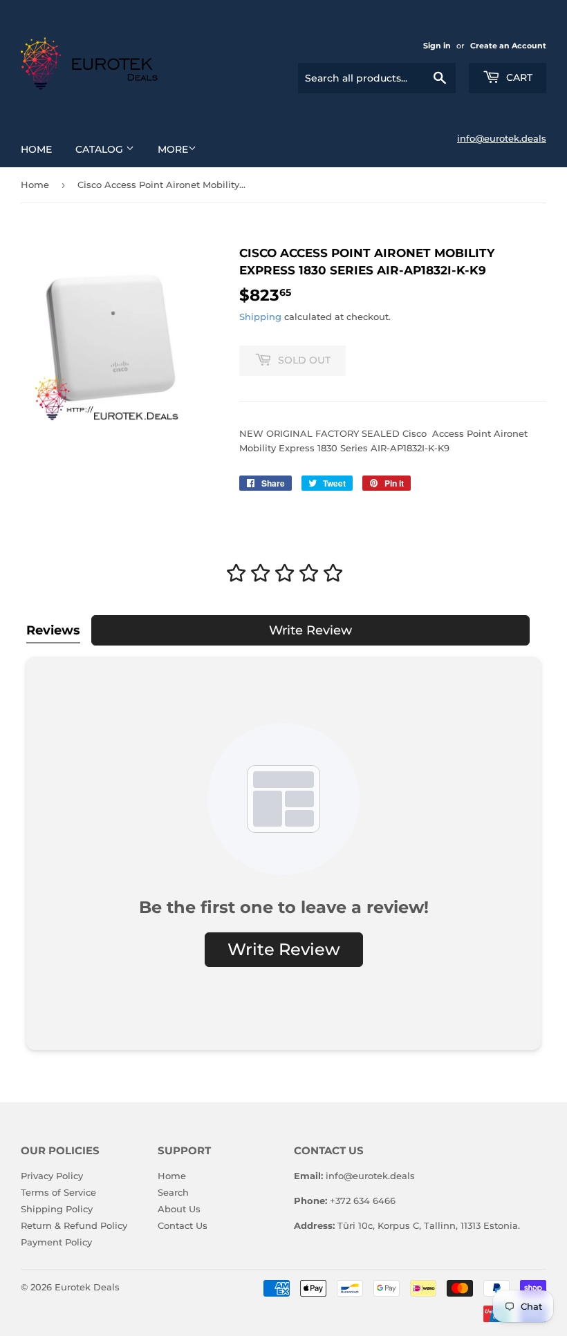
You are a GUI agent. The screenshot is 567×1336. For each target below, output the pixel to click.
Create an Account (508, 45)
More (173, 149)
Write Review (310, 630)
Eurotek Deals (87, 1286)
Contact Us (182, 1225)
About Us (179, 1208)
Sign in (437, 45)
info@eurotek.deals (501, 138)
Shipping (260, 316)
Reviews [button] (53, 630)
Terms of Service (58, 1192)
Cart (517, 77)
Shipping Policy (57, 1208)
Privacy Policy (52, 1175)
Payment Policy (56, 1242)
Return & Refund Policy (74, 1225)
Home (36, 149)
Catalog (100, 149)
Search (173, 1192)
